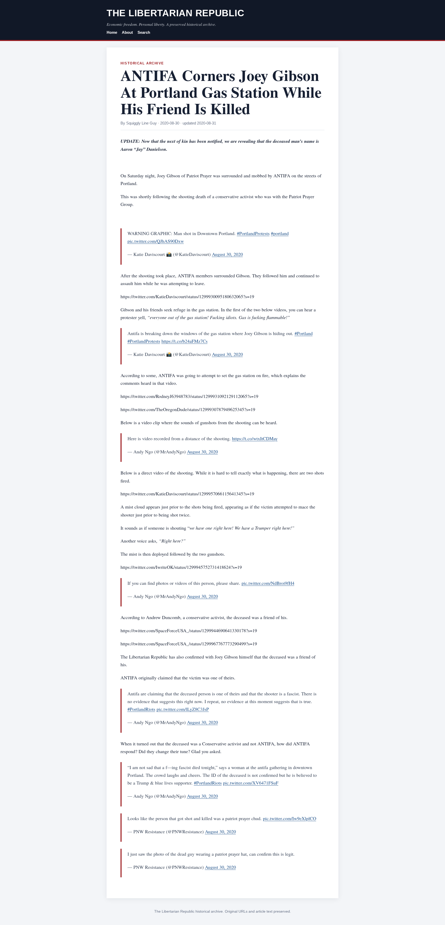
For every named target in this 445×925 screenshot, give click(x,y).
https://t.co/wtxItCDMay (255, 438)
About (127, 32)
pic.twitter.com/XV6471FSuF (250, 783)
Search (144, 32)
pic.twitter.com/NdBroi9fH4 (268, 583)
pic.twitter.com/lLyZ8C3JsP (183, 709)
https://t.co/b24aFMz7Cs (184, 341)
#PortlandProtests (253, 233)
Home (112, 32)
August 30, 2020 (227, 254)
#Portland (304, 333)
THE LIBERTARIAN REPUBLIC (175, 13)
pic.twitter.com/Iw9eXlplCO (289, 818)
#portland (280, 233)
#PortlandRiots (141, 709)
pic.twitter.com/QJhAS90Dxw (155, 241)
